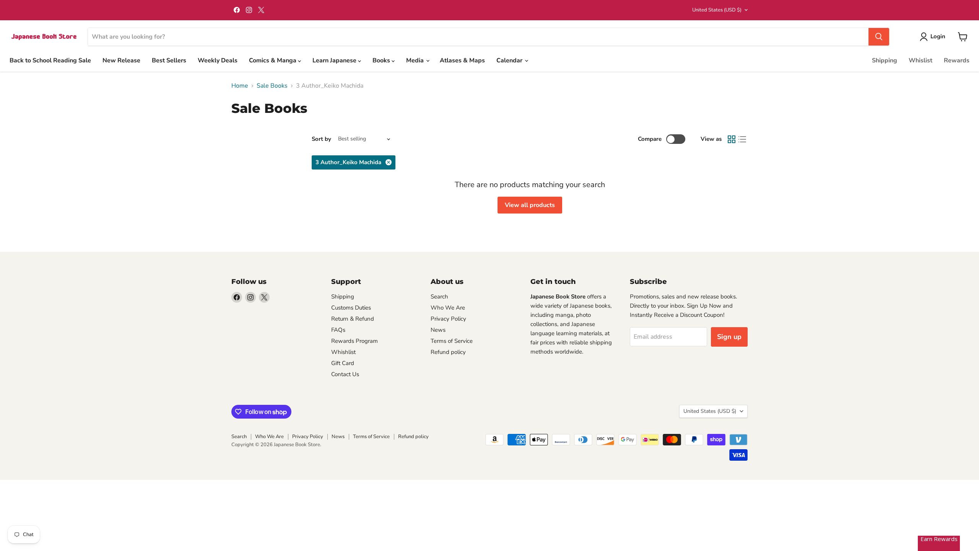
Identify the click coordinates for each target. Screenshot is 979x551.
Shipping (884, 60)
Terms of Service (452, 341)
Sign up (729, 336)
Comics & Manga (273, 60)
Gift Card (342, 363)
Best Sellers (169, 60)
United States (717, 10)
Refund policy (448, 352)
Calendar (510, 60)
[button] (934, 36)
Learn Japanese (335, 60)
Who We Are (448, 307)
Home (239, 85)
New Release (121, 60)
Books (382, 60)
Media (415, 60)
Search (439, 296)
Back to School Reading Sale (50, 60)
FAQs (338, 330)
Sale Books (272, 85)
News (438, 330)
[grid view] (731, 139)
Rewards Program (354, 341)
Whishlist (343, 352)
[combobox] (478, 37)
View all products (530, 205)
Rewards (956, 60)
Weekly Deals (217, 60)
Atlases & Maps (462, 60)
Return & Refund (352, 319)
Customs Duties (351, 307)
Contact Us (345, 374)
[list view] (742, 139)
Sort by (321, 139)
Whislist (920, 60)
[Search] (878, 37)
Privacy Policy (448, 319)
